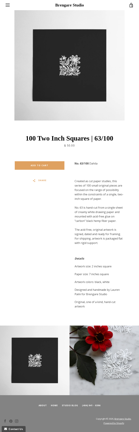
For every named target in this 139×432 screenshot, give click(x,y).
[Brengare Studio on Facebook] (5, 421)
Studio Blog (70, 405)
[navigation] (7, 5)
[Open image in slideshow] (69, 65)
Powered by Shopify (114, 423)
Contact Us (15, 429)
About (43, 405)
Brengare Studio (69, 5)
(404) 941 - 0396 (91, 405)
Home (54, 405)
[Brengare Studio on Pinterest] (11, 421)
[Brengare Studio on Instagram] (16, 421)
